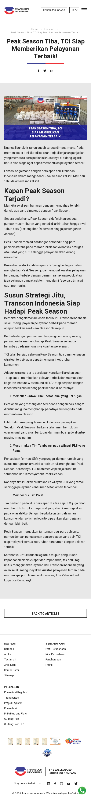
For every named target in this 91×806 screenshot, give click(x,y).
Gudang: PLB (11, 718)
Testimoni (10, 659)
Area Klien (10, 664)
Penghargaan (53, 659)
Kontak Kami (11, 670)
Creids (75, 793)
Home (35, 29)
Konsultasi (10, 708)
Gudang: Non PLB (14, 724)
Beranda (9, 649)
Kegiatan (49, 29)
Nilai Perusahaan (55, 654)
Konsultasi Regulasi (16, 692)
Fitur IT (50, 664)
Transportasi (11, 697)
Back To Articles (45, 613)
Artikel (7, 654)
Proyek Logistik (13, 703)
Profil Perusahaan (56, 649)
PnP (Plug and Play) (15, 713)
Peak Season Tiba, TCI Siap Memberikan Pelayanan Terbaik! (45, 32)
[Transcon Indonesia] (16, 10)
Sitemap (9, 675)
